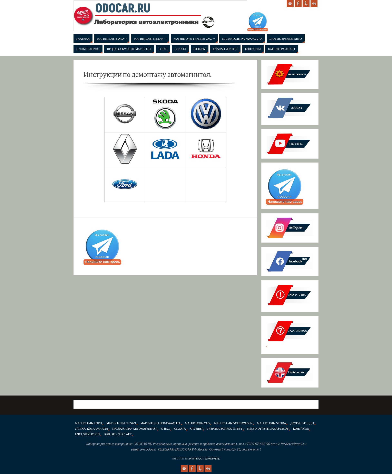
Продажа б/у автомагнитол (134, 428)
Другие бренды (302, 423)
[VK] (314, 3)
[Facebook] (298, 3)
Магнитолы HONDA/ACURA (160, 423)
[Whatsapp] (306, 3)
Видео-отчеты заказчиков (267, 428)
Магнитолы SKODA (271, 423)
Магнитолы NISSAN (121, 423)
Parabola (195, 458)
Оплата (180, 428)
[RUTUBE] (290, 3)
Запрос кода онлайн (91, 428)
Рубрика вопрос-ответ (224, 428)
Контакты (301, 428)
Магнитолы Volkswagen (233, 423)
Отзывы (196, 428)
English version (87, 434)
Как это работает (118, 434)
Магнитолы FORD (88, 423)
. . (76, 11)
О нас (165, 428)
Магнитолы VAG (197, 423)
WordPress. (212, 458)
